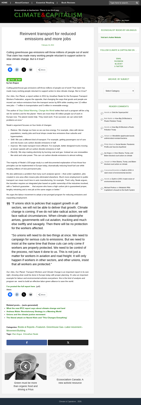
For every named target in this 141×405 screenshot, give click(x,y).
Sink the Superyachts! (120, 112)
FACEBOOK (118, 61)
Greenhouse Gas (55, 327)
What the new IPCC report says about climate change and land (35, 308)
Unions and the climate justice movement (25, 314)
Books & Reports (26, 327)
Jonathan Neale (31, 334)
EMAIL (118, 59)
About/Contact (22, 3)
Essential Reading (45, 3)
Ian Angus (17, 334)
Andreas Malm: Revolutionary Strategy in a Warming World (33, 311)
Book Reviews (68, 3)
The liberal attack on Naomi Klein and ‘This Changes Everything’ (36, 318)
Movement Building (15, 330)
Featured (40, 327)
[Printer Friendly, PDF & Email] (14, 79)
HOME (5, 3)
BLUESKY (119, 64)
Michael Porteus (110, 188)
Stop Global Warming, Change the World (36, 110)
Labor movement (73, 327)
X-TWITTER (118, 66)
